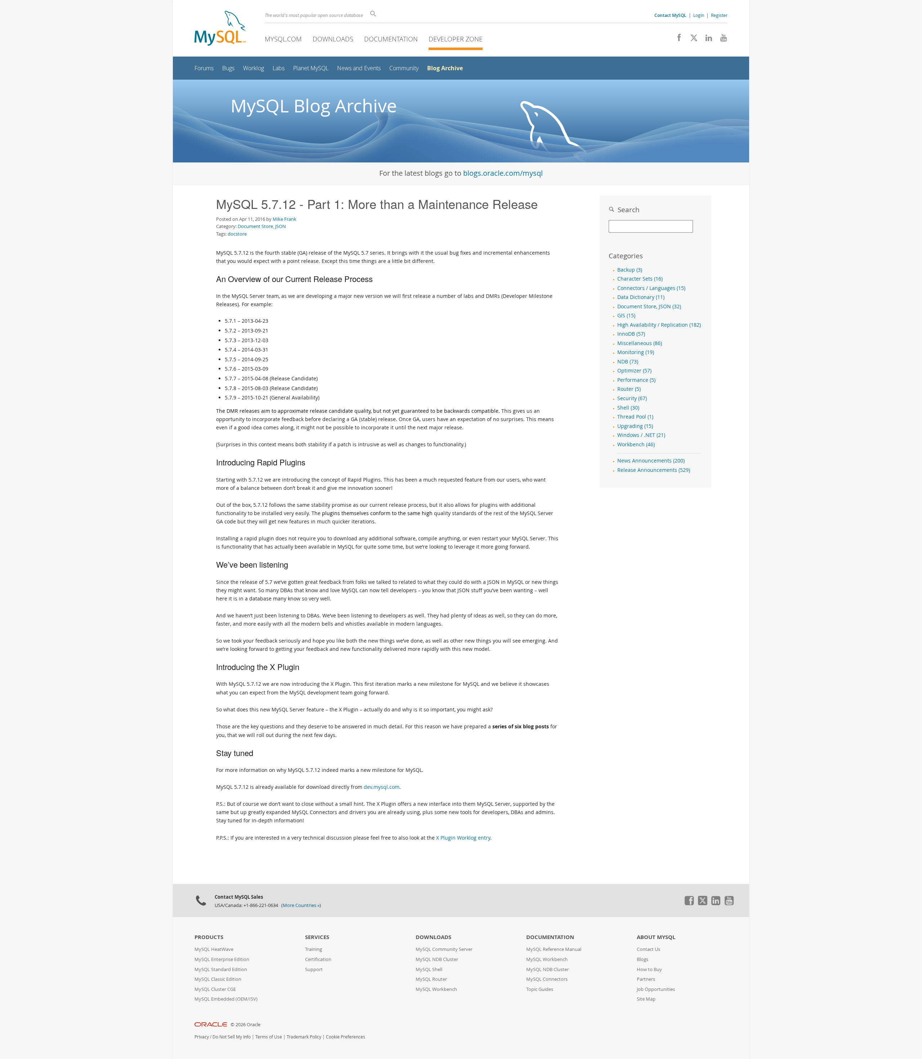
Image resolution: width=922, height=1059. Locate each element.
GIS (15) (626, 315)
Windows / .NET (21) (641, 435)
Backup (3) (629, 270)
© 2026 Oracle (245, 1025)
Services (317, 937)
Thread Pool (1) (635, 417)
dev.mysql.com (381, 786)
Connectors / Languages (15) (651, 288)
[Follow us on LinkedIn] (706, 40)
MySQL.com (283, 39)
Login (698, 15)
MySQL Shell (429, 969)
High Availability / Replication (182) (659, 325)
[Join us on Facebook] (676, 40)
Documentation (391, 39)
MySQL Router (431, 979)
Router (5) (629, 389)
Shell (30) (628, 408)
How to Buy (649, 969)
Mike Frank (284, 219)
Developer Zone (456, 39)
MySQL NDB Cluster (437, 959)
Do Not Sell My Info (231, 1037)
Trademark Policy (304, 1037)
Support (314, 969)
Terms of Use (268, 1037)
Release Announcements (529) (653, 470)
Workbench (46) (636, 444)
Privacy (201, 1037)
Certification (318, 959)
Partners (646, 979)
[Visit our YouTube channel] (721, 40)
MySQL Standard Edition (220, 969)
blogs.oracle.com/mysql (503, 173)
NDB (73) (627, 361)
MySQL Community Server (444, 949)
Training (313, 949)
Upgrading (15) (635, 426)
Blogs (642, 959)
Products (208, 937)
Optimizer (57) (634, 370)
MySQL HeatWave (213, 949)
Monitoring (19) (635, 352)
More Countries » (301, 905)
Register (719, 15)
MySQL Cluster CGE (215, 989)
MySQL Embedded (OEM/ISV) (226, 999)
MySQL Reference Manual (553, 949)
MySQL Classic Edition (217, 979)
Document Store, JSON (262, 226)
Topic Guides (539, 989)
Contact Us (648, 949)
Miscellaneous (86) (639, 343)
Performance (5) (636, 380)
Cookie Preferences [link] (345, 1037)
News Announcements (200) (651, 460)
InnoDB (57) (631, 334)
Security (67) (632, 398)
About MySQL (656, 937)
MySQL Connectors (547, 979)
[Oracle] (210, 1025)
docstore (237, 234)
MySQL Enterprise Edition (221, 959)
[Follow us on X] (691, 40)
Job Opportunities (656, 989)
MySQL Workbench (436, 989)
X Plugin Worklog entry (463, 837)
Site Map (646, 999)
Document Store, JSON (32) (649, 306)
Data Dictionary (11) (640, 297)
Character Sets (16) (640, 279)
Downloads (333, 39)
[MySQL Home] (220, 29)
